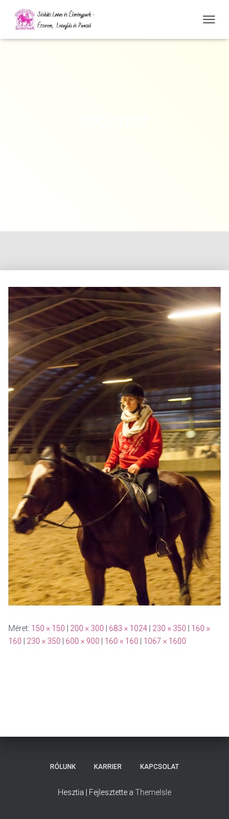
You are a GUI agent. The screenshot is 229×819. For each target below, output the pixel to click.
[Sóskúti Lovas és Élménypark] (60, 19)
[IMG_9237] (114, 445)
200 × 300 (87, 628)
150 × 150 (48, 628)
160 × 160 (121, 641)
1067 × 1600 (164, 641)
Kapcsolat (159, 767)
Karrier (108, 767)
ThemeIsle (153, 792)
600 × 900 (82, 641)
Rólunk (63, 767)
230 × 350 (169, 628)
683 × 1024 (128, 628)
